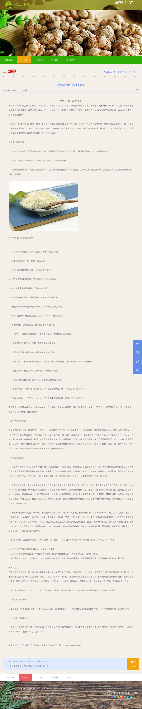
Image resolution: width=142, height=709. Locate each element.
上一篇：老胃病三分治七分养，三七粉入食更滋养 (27, 661)
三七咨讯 (24, 60)
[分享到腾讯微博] (125, 697)
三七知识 (55, 60)
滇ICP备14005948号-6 (13, 693)
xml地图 (134, 693)
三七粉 (25, 645)
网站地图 (125, 693)
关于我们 (70, 60)
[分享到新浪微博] (121, 697)
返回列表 (132, 664)
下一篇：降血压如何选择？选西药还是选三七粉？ (27, 666)
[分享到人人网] (128, 697)
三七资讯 (30, 697)
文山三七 (9, 697)
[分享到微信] (131, 697)
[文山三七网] (16, 5)
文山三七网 (122, 72)
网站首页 (9, 60)
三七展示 (39, 60)
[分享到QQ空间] (118, 697)
